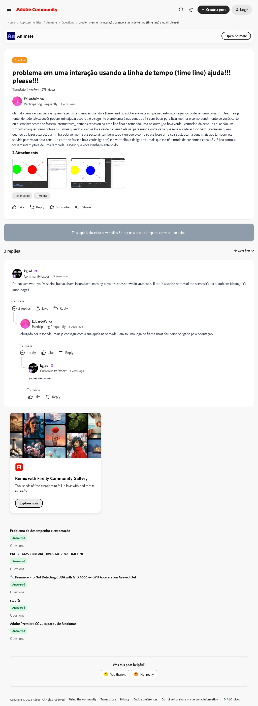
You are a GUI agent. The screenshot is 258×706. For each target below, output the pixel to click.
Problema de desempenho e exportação (40, 530)
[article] (129, 290)
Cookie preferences (145, 699)
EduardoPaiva (34, 98)
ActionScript (22, 196)
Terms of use (108, 699)
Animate (51, 22)
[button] (9, 11)
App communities (31, 22)
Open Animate (236, 36)
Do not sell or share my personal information (190, 699)
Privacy (125, 699)
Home (11, 22)
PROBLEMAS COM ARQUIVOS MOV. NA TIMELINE (47, 554)
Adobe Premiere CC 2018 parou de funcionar (43, 623)
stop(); (15, 600)
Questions (68, 22)
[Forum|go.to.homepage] (37, 10)
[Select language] (191, 10)
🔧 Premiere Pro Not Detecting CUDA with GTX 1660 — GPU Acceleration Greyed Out (73, 577)
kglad (28, 271)
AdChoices (233, 699)
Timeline (41, 196)
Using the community (82, 699)
